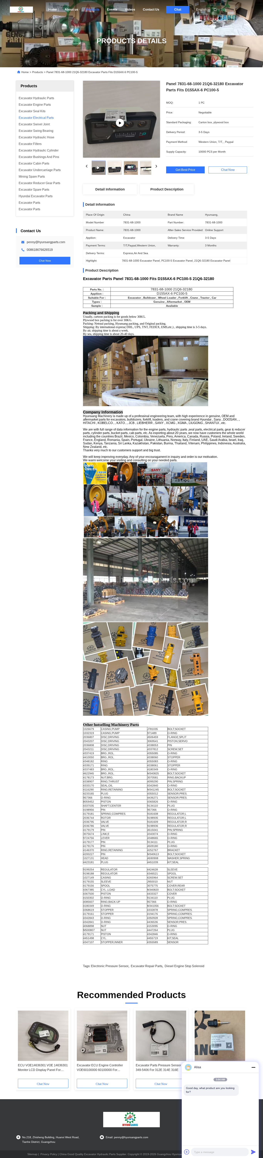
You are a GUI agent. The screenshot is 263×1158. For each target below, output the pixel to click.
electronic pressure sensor (109, 966)
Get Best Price (185, 169)
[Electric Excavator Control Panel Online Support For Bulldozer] (121, 119)
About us (71, 9)
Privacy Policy (48, 1154)
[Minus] (253, 1067)
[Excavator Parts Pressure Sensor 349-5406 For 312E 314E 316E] (161, 1036)
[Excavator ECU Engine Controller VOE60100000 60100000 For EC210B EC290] (102, 1036)
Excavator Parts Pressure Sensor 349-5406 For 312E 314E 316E (158, 1068)
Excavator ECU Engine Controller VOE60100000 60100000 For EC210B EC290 (100, 1068)
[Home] (21, 9)
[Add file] (186, 1152)
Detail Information (110, 189)
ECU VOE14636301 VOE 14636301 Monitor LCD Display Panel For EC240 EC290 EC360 (43, 1068)
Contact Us (151, 9)
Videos (130, 9)
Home (52, 9)
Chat (177, 9)
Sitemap (32, 1154)
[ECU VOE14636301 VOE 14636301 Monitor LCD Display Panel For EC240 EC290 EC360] (43, 1036)
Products (92, 9)
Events (112, 9)
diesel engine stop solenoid (184, 966)
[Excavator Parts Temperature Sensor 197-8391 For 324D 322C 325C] (220, 1036)
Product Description (166, 189)
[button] (23, 1045)
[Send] (253, 1152)
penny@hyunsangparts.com (46, 242)
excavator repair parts (146, 966)
